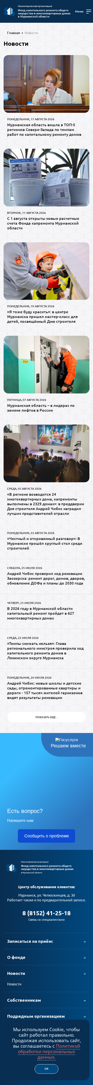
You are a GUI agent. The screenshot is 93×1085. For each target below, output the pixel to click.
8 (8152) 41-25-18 (46, 913)
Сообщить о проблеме (46, 836)
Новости (31, 33)
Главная (13, 33)
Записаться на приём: (30, 941)
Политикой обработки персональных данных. (49, 1051)
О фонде (16, 957)
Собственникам (24, 1000)
